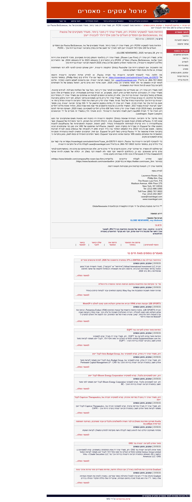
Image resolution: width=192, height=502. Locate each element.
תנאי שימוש (75, 21)
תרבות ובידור (183, 80)
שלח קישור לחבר (96, 243)
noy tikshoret (156, 220)
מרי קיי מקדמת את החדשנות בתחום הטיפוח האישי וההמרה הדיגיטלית (130, 284)
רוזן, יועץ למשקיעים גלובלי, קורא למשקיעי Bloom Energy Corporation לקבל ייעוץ (124, 375)
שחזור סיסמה (183, 44)
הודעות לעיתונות (172, 25)
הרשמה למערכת (182, 40)
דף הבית (174, 21)
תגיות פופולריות (92, 21)
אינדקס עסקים (159, 21)
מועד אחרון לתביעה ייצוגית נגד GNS (145, 443)
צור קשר (62, 21)
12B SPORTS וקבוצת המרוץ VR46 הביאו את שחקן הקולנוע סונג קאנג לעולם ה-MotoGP (122, 303)
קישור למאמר (82, 243)
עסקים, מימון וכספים (153, 25)
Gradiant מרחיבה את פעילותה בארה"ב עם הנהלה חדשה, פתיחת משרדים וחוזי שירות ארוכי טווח (118, 469)
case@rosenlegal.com (126, 80)
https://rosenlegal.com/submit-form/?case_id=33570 (133, 77)
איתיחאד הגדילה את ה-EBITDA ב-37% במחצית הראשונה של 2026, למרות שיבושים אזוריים (121, 260)
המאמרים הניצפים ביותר (113, 21)
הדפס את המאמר (112, 243)
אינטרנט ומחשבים (181, 55)
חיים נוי (159, 39)
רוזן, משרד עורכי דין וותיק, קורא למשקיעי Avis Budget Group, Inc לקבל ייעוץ (126, 354)
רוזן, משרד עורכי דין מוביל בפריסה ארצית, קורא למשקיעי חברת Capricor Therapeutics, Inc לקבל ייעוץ (118, 398)
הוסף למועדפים (152, 245)
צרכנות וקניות (182, 76)
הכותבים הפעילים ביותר (138, 21)
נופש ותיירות (183, 65)
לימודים (185, 62)
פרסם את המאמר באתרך (132, 243)
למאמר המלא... (82, 275)
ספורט (185, 69)
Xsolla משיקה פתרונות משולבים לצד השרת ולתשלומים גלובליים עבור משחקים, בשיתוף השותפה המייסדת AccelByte (118, 422)
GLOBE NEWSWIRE (139, 220)
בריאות (185, 58)
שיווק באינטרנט (123, 499)
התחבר (185, 36)
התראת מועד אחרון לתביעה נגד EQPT (144, 330)
